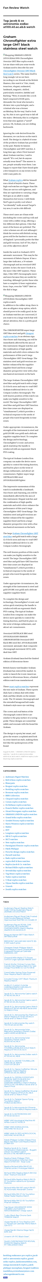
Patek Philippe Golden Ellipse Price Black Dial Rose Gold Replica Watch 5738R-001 (20, 1142)
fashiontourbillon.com (26, 1262)
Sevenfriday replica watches (18, 871)
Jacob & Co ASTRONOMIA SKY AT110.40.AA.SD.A (17, 1115)
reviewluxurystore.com (23, 1271)
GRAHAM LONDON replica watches (21, 814)
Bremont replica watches (16, 792)
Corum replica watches (16, 802)
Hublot (8, 827)
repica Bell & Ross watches (17, 861)
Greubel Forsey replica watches (19, 821)
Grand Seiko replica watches (18, 817)
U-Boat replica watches (15, 880)
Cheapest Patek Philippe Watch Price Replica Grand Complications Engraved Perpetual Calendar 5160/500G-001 (19, 950)
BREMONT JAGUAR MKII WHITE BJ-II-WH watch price (20, 942)
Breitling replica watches (17, 789)
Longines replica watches (17, 833)
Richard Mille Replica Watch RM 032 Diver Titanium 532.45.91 (20, 1174)
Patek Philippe (12, 849)
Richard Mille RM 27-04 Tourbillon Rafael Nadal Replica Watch (19, 1195)
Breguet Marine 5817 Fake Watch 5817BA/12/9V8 (19, 936)
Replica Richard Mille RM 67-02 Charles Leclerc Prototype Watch (19, 1167)
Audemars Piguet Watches (17, 777)
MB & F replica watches (16, 836)
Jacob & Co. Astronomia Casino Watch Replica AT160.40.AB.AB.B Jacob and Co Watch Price (20, 1008)
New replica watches (14, 842)
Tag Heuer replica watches (17, 874)
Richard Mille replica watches (19, 867)
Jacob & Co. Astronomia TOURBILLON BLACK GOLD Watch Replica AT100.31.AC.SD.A (20, 1048)
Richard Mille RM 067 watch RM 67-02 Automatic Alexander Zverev (20, 1189)
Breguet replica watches (16, 786)
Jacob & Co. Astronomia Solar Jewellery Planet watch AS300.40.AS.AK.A (17, 1040)
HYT (7, 830)
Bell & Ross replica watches (18, 780)
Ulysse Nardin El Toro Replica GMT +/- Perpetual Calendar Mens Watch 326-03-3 (20, 1224)
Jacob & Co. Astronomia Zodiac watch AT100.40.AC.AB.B (20, 1055)
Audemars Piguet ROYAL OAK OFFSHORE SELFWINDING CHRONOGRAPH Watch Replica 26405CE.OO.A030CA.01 (18, 927)
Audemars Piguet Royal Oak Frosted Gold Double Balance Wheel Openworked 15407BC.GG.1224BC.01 (20, 918)
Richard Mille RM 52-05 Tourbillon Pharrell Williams (19, 1202)
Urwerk (8, 886)
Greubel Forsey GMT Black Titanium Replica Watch (20, 980)
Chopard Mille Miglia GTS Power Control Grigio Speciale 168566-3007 (20, 959)
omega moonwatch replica (15, 1265)
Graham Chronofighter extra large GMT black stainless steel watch (20, 42)
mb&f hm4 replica (27, 756)
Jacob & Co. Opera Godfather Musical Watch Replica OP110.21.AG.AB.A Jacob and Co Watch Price (20, 1093)
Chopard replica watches (16, 799)
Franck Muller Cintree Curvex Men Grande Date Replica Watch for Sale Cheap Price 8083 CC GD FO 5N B (20, 966)
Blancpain (10, 783)
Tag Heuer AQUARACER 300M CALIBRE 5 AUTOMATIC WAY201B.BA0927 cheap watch (18, 1209)
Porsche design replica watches (19, 852)
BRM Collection (12, 795)
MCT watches (11, 839)
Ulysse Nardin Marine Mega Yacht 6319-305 (19, 1231)
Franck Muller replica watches (19, 808)
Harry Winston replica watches (19, 824)
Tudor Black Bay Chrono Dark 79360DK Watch (17, 1216)
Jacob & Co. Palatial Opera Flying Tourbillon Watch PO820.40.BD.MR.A (18, 1101)
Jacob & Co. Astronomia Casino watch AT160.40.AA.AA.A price (20, 1001)
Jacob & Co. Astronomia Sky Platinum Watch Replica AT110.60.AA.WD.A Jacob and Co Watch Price (20, 1017)
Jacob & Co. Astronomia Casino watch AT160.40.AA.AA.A (20, 995)
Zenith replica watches (15, 889)
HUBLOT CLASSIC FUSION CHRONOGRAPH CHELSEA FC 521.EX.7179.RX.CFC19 (17, 987)
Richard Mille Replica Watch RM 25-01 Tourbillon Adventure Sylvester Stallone (20, 1181)
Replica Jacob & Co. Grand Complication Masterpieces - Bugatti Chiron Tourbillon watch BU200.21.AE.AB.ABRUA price (20, 1151)
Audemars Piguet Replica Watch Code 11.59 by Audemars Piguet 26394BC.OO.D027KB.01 (18, 910)
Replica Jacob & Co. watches (18, 864)
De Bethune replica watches (18, 805)
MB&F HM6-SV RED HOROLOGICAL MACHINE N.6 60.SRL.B (20, 1134)
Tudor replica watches (15, 877)
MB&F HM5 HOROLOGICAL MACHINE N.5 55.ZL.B (16, 1128)
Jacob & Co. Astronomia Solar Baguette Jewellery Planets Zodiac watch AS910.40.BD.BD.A (20, 1031)
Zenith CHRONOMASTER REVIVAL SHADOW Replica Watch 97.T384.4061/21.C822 (19, 1243)
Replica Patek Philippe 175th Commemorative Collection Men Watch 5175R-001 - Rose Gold (18, 1160)
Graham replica (15, 180)
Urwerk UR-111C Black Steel (16, 1237)
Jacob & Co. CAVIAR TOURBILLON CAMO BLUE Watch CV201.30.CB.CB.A (19, 1063)
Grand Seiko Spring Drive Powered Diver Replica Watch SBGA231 (19, 973)
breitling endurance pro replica (17, 1255)
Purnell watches (12, 855)
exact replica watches (19, 686)
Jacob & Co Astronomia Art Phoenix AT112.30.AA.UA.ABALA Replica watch (21, 1108)
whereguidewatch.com (14, 1274)
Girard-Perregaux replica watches (20, 811)
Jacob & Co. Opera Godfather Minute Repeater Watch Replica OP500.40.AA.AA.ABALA (20, 1071)
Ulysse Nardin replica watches (19, 883)
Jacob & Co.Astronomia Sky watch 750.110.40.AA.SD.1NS (19, 1024)
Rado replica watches (15, 858)
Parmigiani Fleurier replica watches (21, 846)
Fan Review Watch (16, 7)
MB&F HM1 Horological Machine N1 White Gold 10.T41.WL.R (19, 1121)
